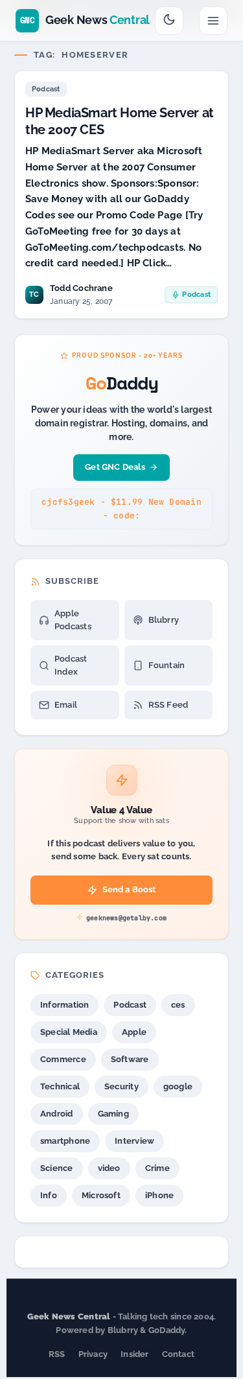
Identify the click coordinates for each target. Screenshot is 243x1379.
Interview (134, 1141)
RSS (57, 1354)
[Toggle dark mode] (169, 20)
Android (56, 1113)
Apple (134, 1032)
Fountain (166, 665)
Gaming (113, 1113)
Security (121, 1086)
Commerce (63, 1059)
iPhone (159, 1195)
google (177, 1086)
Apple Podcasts (72, 619)
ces (178, 1005)
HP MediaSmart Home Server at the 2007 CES (119, 121)
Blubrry (163, 620)
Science (56, 1168)
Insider (135, 1354)
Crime (157, 1168)
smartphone (65, 1141)
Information (64, 1005)
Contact (178, 1354)
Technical (60, 1086)
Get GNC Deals (115, 467)
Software (130, 1059)
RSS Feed (168, 705)
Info (48, 1195)
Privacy (93, 1354)
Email (65, 705)
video (109, 1168)
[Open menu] (213, 20)
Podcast (46, 89)
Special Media (68, 1032)
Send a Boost (129, 889)
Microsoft (101, 1195)
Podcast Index (70, 665)
